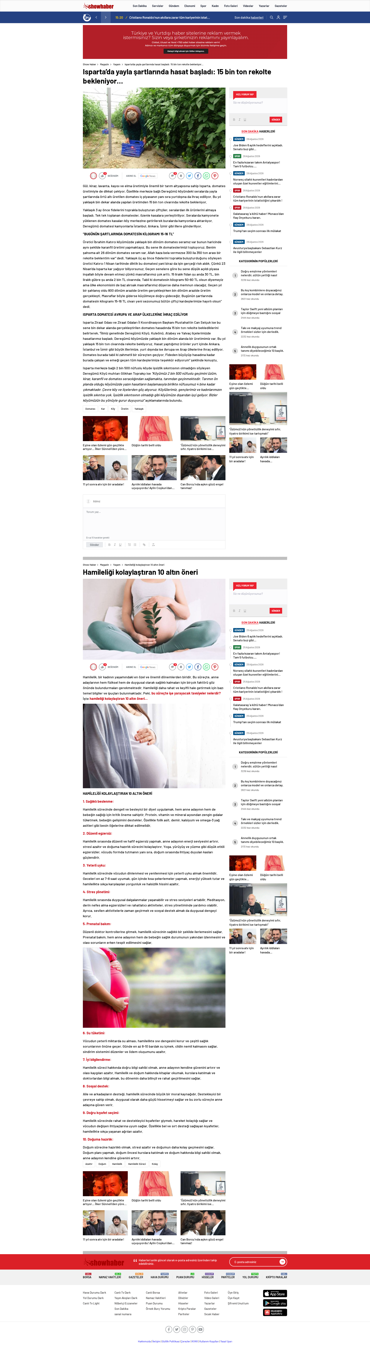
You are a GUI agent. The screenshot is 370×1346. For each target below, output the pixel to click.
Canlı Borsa (153, 1292)
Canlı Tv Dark (122, 1292)
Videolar (248, 6)
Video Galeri (211, 1298)
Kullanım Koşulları (209, 1341)
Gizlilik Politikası (170, 1341)
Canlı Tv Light (91, 1303)
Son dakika (249, 17)
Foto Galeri (231, 6)
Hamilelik (117, 1163)
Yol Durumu (250, 1276)
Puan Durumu (185, 1276)
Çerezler (185, 1341)
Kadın (215, 6)
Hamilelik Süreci (137, 1163)
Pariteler (228, 1276)
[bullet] (135, 544)
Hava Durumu (160, 1276)
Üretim (125, 408)
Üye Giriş (233, 1292)
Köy (113, 408)
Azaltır (88, 1163)
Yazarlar (264, 6)
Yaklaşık (139, 408)
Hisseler (208, 1276)
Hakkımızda (144, 1341)
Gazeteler (281, 6)
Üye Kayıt (234, 1298)
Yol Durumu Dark (93, 1298)
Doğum (102, 1163)
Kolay (155, 1163)
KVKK (195, 1341)
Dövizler (183, 1298)
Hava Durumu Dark (94, 1292)
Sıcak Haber (211, 1314)
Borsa (87, 1276)
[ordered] (129, 544)
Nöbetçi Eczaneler (126, 1303)
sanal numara (122, 1314)
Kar (103, 408)
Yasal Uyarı (226, 1341)
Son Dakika (140, 6)
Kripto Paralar (276, 1276)
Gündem (174, 6)
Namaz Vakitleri (110, 1276)
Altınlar (183, 1292)
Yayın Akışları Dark (125, 1298)
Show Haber (89, 64)
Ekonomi (189, 6)
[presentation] (96, 17)
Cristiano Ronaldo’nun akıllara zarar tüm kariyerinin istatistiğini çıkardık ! (169, 17)
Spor (203, 6)
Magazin (104, 64)
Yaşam (116, 64)
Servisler (157, 6)
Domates (90, 408)
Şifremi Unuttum (238, 1303)
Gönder (94, 544)
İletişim (156, 1341)
